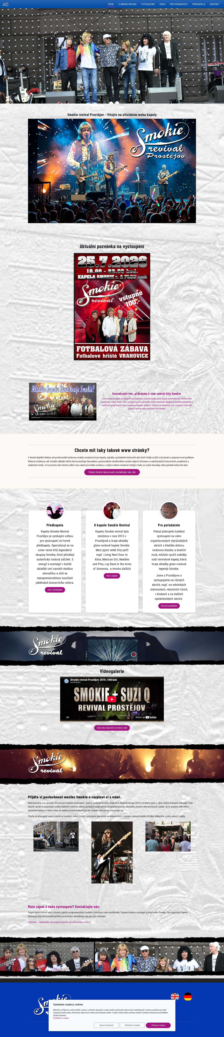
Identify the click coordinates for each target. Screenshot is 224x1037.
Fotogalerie (148, 4)
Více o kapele (111, 576)
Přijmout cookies (158, 1025)
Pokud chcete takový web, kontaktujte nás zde (112, 472)
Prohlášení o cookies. (61, 1018)
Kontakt (214, 4)
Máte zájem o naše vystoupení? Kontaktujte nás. (64, 906)
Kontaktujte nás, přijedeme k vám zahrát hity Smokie (146, 393)
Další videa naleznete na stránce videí (112, 728)
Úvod (111, 4)
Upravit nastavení (106, 1025)
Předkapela (198, 4)
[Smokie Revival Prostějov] (6, 4)
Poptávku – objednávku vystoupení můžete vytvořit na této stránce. (59, 922)
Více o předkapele (55, 590)
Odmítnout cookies (132, 1025)
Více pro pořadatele (169, 606)
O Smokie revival (127, 4)
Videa (162, 4)
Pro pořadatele (179, 4)
